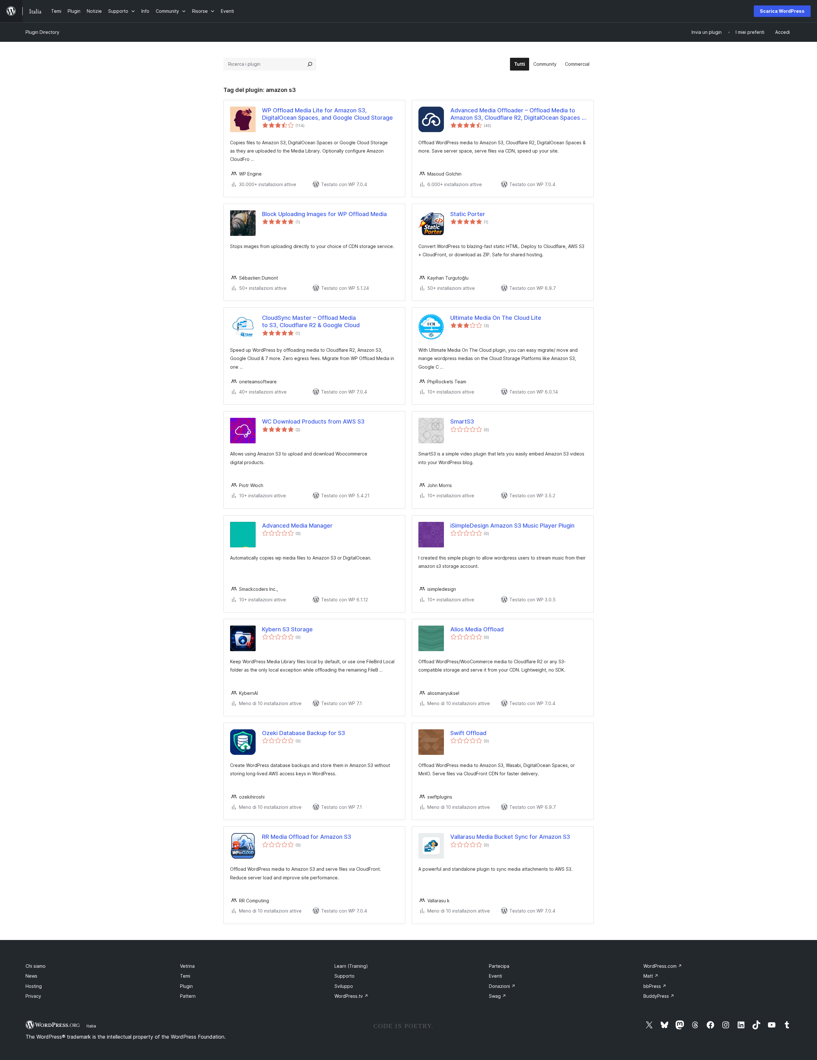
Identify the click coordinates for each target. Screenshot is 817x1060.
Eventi (495, 976)
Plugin (186, 986)
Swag (497, 996)
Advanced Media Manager (297, 525)
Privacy (33, 996)
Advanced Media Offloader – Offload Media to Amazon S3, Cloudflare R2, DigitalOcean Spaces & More (518, 114)
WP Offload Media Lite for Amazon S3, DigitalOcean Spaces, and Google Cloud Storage (327, 114)
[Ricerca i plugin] (310, 64)
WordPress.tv (351, 996)
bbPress (654, 986)
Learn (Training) (351, 966)
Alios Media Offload (477, 629)
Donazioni (502, 986)
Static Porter (467, 214)
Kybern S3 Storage (287, 629)
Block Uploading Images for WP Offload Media (324, 214)
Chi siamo (36, 966)
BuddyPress (658, 996)
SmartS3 (462, 421)
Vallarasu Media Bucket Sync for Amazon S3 (510, 836)
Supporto (344, 976)
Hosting (34, 986)
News (31, 976)
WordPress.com (662, 966)
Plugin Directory (42, 32)
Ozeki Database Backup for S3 (303, 733)
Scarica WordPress (782, 11)
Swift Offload (468, 733)
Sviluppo (343, 986)
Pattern (188, 996)
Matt (650, 976)
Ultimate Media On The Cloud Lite (495, 317)
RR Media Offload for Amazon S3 (306, 836)
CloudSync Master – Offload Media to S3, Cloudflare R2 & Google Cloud (311, 321)
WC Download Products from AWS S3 (313, 421)
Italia (91, 1025)
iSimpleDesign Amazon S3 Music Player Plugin (512, 525)
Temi (185, 976)
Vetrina (187, 966)
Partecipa (499, 966)
